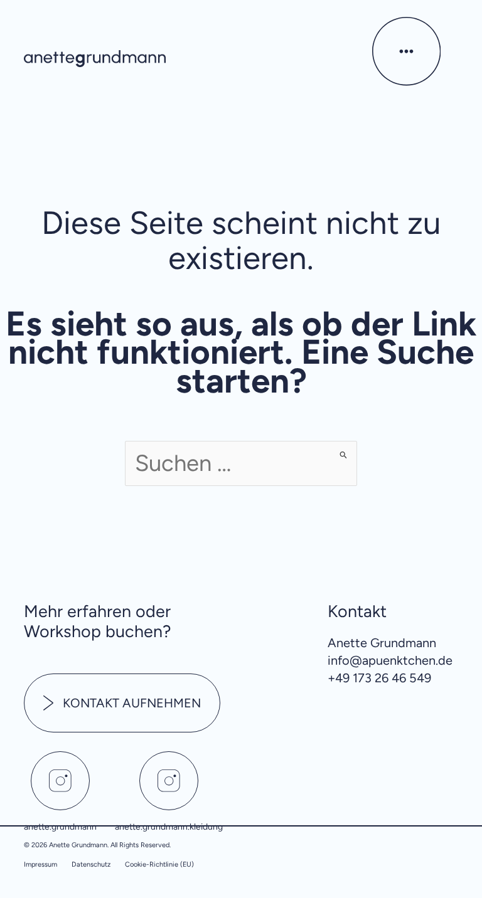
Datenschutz (91, 864)
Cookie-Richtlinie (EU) (159, 864)
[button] (406, 57)
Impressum (40, 864)
